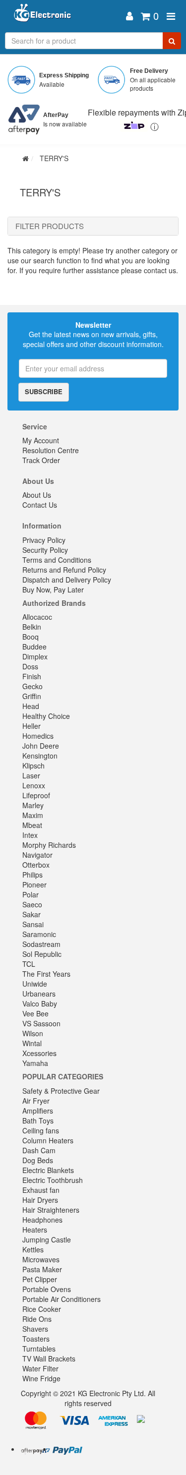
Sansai (33, 924)
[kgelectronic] (64, 16)
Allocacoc (37, 617)
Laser (31, 775)
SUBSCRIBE (43, 391)
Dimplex (35, 656)
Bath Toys (38, 1120)
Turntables (39, 1349)
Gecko (32, 686)
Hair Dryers (40, 1200)
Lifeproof (36, 795)
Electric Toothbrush (52, 1180)
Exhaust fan (41, 1190)
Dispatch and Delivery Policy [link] (66, 580)
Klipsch (33, 765)
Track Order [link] (41, 460)
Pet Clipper (39, 1279)
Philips (32, 875)
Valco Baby (39, 1003)
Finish (31, 676)
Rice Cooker (41, 1309)
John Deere (40, 746)
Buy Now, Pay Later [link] (53, 589)
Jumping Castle (46, 1239)
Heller (31, 726)
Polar (30, 894)
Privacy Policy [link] (43, 540)
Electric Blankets (48, 1170)
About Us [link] (36, 495)
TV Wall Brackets (48, 1358)
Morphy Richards (49, 845)
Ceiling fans (40, 1130)
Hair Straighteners (50, 1210)
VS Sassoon (41, 1023)
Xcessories (39, 1053)
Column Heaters (47, 1140)
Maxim (32, 815)
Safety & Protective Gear (61, 1091)
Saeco (32, 904)
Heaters (34, 1230)
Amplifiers (37, 1111)
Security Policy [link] (45, 550)
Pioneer (34, 884)
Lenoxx (33, 785)
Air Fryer (36, 1101)
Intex (30, 835)
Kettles (33, 1249)
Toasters (36, 1339)
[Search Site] (172, 40)
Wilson (32, 1033)
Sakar (31, 914)
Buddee (34, 646)
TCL (28, 964)
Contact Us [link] (39, 505)
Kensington (40, 756)
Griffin (31, 696)
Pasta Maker (42, 1269)
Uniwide (34, 984)
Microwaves (41, 1259)
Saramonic (39, 934)
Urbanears (39, 994)
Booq (30, 637)
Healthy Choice (46, 716)
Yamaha (35, 1063)
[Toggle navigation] (171, 16)
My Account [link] (40, 440)
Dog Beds (37, 1160)
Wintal (32, 1043)
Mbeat (32, 825)
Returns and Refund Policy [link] (64, 570)
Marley (33, 805)
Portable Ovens (46, 1289)
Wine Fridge (41, 1378)
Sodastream (41, 944)
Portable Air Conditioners (61, 1299)
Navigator (37, 855)
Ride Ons (37, 1319)
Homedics (38, 736)
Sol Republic (42, 954)
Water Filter (40, 1368)
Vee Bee (35, 1013)
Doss (30, 666)
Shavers (35, 1329)
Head (30, 706)
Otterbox (36, 865)
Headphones (42, 1220)
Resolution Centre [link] (50, 450)
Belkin (31, 627)
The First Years (46, 974)
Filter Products (49, 226)
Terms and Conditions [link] (56, 560)
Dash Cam (39, 1150)
